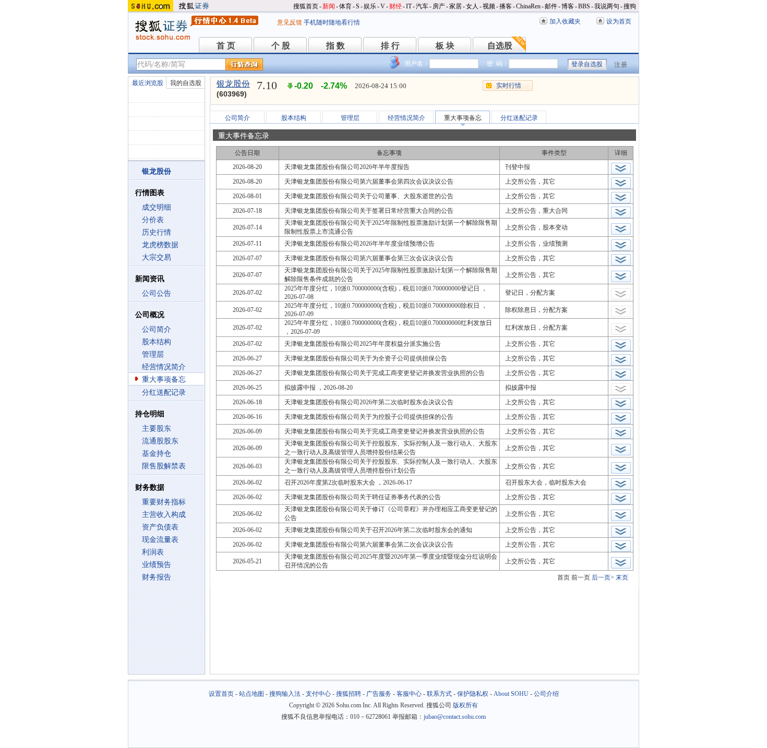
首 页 (226, 45)
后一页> (603, 577)
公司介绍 (546, 693)
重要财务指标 (164, 502)
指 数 (335, 45)
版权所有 (465, 705)
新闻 (328, 6)
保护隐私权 (472, 693)
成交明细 (156, 207)
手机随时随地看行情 (332, 22)
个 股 (280, 45)
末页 (622, 577)
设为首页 (618, 21)
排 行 (390, 45)
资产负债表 (160, 527)
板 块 (445, 45)
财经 (395, 6)
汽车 (422, 6)
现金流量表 (160, 540)
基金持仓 (156, 453)
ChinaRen (528, 6)
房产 (439, 6)
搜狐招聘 (348, 693)
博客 (567, 6)
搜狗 (630, 6)
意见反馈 (289, 22)
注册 (621, 64)
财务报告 (156, 577)
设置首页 (221, 693)
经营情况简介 (164, 367)
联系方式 (439, 693)
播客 (505, 6)
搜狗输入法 (285, 693)
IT (409, 6)
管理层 (153, 354)
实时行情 (508, 85)
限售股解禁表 (164, 466)
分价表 (153, 220)
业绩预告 (156, 565)
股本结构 (156, 342)
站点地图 (251, 693)
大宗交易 (156, 257)
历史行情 (156, 232)
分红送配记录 (164, 392)
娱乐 (370, 6)
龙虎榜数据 (160, 245)
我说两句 (606, 6)
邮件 (551, 6)
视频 (489, 6)
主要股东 (156, 428)
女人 (472, 6)
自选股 (499, 45)
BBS (584, 6)
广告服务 (378, 693)
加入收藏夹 (565, 21)
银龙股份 (233, 83)
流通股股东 (160, 441)
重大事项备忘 (164, 379)
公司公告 (156, 293)
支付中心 (318, 693)
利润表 (153, 552)
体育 (345, 6)
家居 (455, 6)
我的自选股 (185, 83)
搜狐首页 (305, 6)
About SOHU (511, 693)
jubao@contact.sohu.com (455, 716)
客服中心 (409, 693)
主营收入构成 (164, 514)
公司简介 (156, 329)
